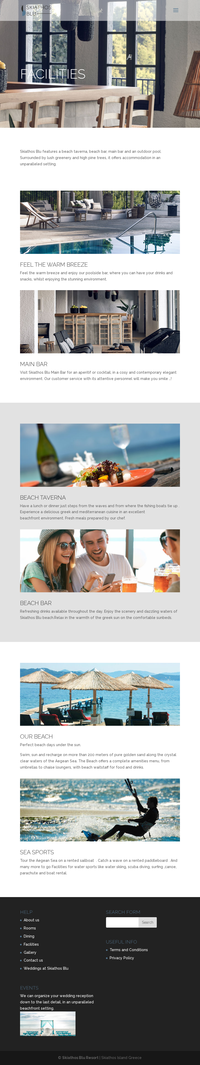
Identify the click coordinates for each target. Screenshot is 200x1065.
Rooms (30, 928)
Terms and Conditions (129, 950)
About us (31, 920)
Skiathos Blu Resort (80, 1058)
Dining (29, 936)
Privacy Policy (122, 958)
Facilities (31, 944)
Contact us (33, 960)
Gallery (30, 952)
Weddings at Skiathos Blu (46, 968)
